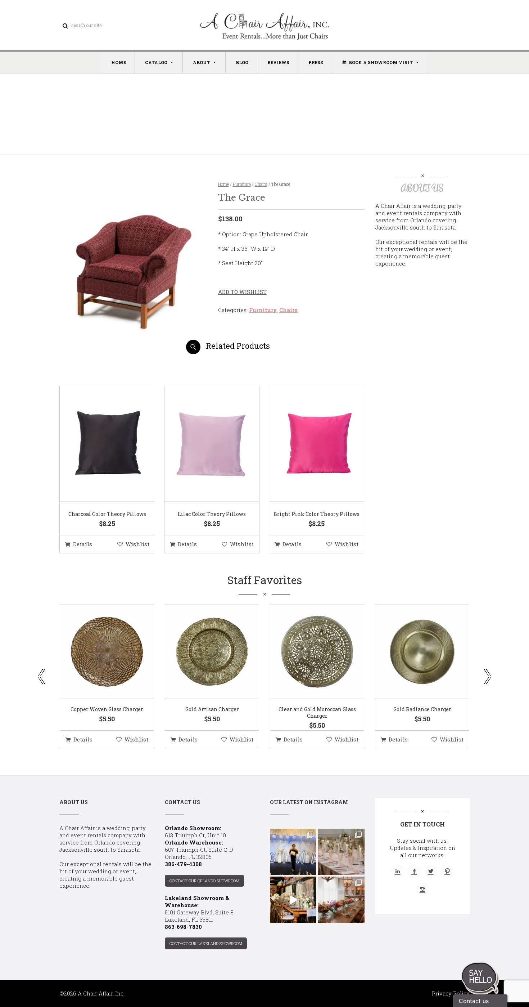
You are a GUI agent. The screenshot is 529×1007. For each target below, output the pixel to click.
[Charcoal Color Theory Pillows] (98, 444)
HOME (118, 62)
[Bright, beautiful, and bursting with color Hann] (341, 900)
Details (82, 544)
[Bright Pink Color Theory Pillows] (307, 444)
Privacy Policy (451, 993)
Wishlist (137, 544)
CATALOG (156, 62)
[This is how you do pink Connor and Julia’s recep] (341, 852)
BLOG (242, 62)
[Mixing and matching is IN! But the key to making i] (293, 900)
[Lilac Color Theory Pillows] (203, 444)
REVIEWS (278, 62)
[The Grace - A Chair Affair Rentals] (132, 351)
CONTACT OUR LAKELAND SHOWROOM (205, 943)
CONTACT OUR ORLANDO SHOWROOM (204, 880)
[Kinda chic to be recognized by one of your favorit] (293, 852)
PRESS (315, 62)
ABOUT (201, 62)
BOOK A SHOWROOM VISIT (381, 62)
